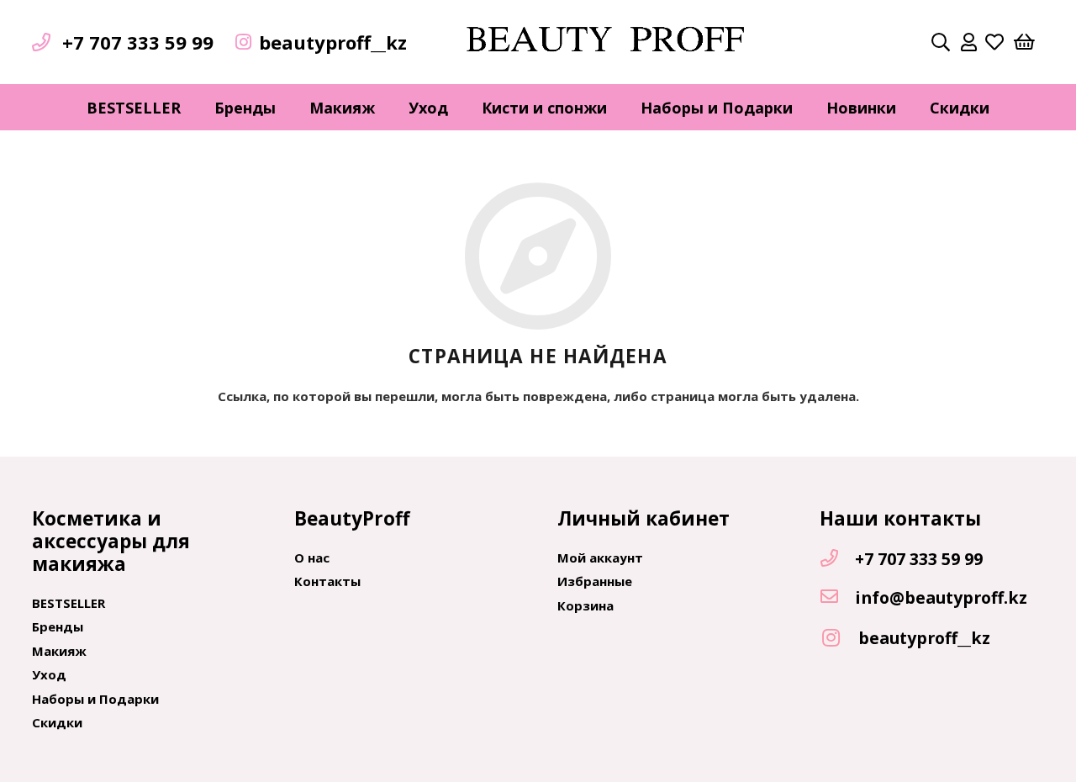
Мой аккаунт (600, 557)
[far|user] (969, 42)
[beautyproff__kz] (839, 638)
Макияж (59, 650)
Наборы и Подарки (95, 698)
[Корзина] (1024, 42)
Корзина (585, 605)
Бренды (57, 626)
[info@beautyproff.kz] (837, 598)
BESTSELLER (68, 602)
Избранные (594, 581)
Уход (49, 674)
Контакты (327, 581)
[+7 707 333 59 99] (837, 559)
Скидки (57, 722)
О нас (312, 557)
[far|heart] (994, 42)
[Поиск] (940, 42)
